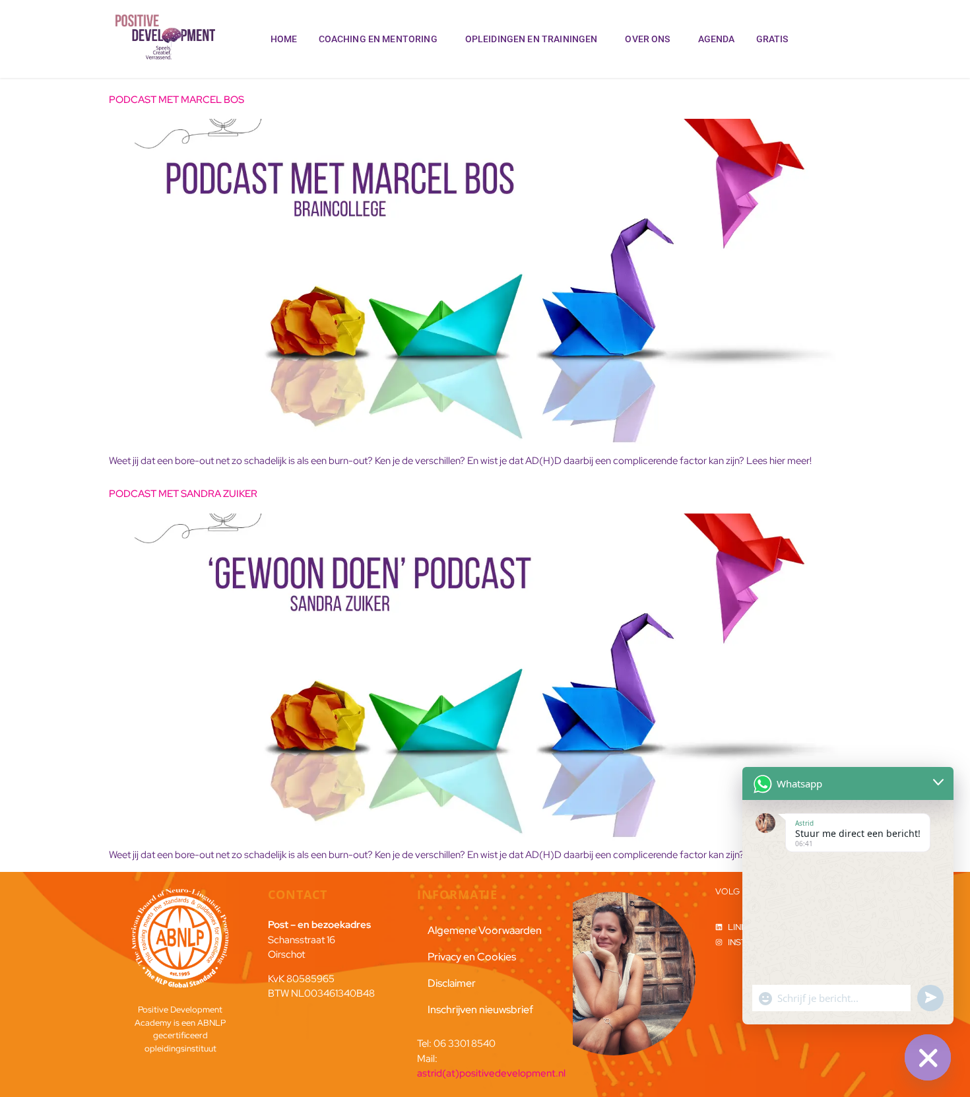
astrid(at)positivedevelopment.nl (491, 1073)
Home (284, 39)
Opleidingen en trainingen (531, 39)
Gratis (772, 39)
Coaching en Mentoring (378, 39)
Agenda (716, 39)
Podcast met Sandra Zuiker (183, 493)
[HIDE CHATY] (928, 1057)
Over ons (647, 39)
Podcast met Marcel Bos (176, 99)
